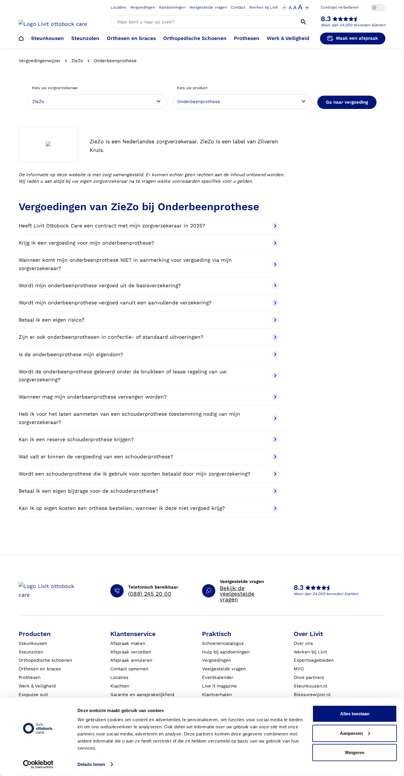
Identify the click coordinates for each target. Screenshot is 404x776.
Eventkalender (217, 677)
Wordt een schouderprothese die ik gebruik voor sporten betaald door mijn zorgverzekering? (134, 474)
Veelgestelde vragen (208, 7)
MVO (299, 668)
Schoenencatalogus (223, 643)
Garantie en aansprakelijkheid (142, 694)
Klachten (119, 686)
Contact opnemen (129, 668)
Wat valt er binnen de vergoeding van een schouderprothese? (96, 457)
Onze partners (309, 677)
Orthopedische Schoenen (195, 38)
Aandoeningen (172, 7)
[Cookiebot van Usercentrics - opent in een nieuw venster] (38, 764)
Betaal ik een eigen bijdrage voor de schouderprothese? (88, 491)
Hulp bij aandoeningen (226, 652)
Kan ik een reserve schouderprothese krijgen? (76, 439)
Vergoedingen (142, 7)
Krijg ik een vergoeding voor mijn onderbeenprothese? (86, 243)
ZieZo (77, 60)
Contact (238, 7)
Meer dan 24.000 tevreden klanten (353, 25)
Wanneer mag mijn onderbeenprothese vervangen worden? (93, 397)
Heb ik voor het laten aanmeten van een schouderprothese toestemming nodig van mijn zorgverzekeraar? (129, 418)
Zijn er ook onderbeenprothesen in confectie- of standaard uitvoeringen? (111, 337)
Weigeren (354, 752)
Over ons (303, 643)
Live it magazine (219, 686)
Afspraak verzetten (130, 652)
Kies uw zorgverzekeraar (55, 88)
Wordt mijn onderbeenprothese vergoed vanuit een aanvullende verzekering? (115, 303)
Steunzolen (85, 38)
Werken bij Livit (263, 7)
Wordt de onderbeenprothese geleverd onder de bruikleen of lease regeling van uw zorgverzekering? (123, 376)
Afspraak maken (127, 643)
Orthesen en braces (131, 38)
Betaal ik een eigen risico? (51, 320)
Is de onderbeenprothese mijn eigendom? (71, 354)
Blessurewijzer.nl (312, 694)
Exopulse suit (33, 694)
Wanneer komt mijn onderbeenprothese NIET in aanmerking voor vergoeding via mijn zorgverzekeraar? (125, 264)
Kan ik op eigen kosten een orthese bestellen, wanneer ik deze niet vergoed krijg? (122, 508)
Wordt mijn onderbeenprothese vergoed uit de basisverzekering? (100, 285)
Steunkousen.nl (310, 686)
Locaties (118, 7)
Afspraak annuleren (131, 660)
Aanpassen (351, 732)
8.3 (326, 18)
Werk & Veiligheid (288, 38)
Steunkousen (47, 38)
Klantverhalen (217, 694)
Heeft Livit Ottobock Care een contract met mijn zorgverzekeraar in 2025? (112, 226)
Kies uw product (192, 88)
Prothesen (246, 38)
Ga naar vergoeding (347, 102)
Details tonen (91, 764)
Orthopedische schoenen (45, 660)
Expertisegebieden (314, 660)
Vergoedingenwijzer (40, 60)
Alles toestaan (354, 713)
